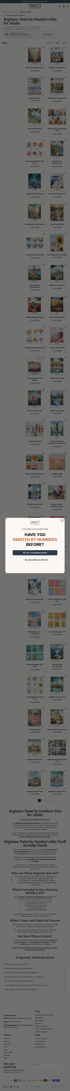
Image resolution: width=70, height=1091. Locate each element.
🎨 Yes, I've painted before (35, 553)
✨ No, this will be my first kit (35, 560)
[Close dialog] (62, 520)
